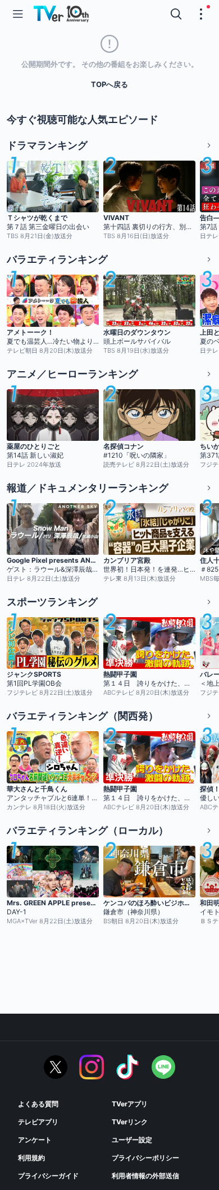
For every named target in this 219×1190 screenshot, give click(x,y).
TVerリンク (130, 1122)
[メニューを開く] (18, 14)
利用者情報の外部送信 (145, 1175)
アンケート (35, 1140)
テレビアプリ (38, 1122)
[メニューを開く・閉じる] (201, 14)
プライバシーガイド (48, 1175)
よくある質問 (38, 1104)
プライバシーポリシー (145, 1157)
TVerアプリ (130, 1104)
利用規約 (31, 1157)
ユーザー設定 (132, 1140)
